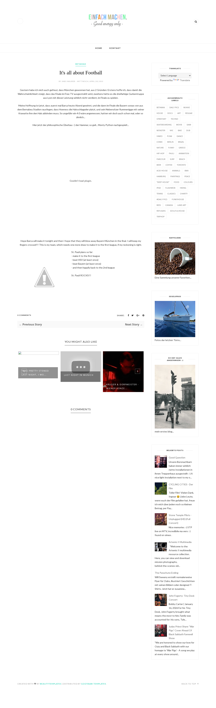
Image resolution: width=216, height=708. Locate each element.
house (160, 113)
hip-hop (160, 153)
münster (161, 130)
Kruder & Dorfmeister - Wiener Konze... (122, 386)
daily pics (174, 107)
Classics (171, 193)
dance (180, 136)
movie (179, 124)
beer (159, 165)
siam (189, 124)
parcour (161, 159)
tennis (160, 193)
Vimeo (160, 136)
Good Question (177, 457)
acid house (162, 170)
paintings (175, 176)
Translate (185, 80)
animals (176, 170)
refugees (161, 211)
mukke (186, 107)
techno (174, 119)
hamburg (161, 176)
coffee (169, 165)
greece (182, 147)
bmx (186, 170)
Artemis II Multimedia (180, 542)
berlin (170, 142)
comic (160, 142)
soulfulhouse (177, 211)
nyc (171, 130)
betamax (80, 64)
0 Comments (24, 315)
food (176, 182)
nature (160, 147)
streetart (161, 119)
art (179, 113)
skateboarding (164, 124)
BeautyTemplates (50, 683)
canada (169, 205)
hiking (183, 188)
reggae (188, 113)
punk (169, 136)
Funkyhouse (178, 199)
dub (188, 130)
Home (98, 48)
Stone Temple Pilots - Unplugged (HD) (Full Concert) (180, 519)
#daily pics (162, 199)
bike (180, 130)
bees (159, 205)
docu (170, 113)
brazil (181, 142)
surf (172, 159)
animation (184, 153)
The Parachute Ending (166, 572)
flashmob (170, 188)
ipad (159, 188)
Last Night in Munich (78, 375)
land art (181, 205)
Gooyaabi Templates (93, 683)
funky (171, 147)
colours (188, 182)
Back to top (189, 683)
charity (183, 193)
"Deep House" (163, 182)
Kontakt (115, 48)
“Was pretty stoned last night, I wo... (35, 372)
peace (187, 176)
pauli (171, 153)
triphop (161, 216)
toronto (181, 165)
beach (182, 159)
